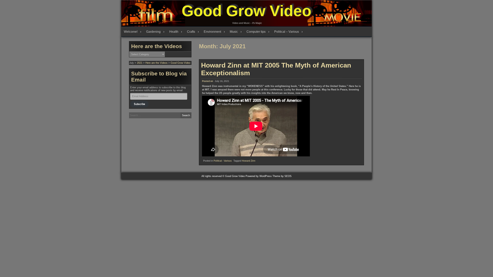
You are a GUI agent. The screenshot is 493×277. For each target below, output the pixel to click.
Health (173, 31)
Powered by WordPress (259, 176)
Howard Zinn (248, 160)
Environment (212, 31)
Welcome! (131, 31)
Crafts (191, 31)
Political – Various (286, 31)
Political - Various (223, 160)
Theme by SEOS (282, 176)
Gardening (153, 31)
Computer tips (256, 31)
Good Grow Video (246, 10)
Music (234, 31)
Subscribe (139, 104)
